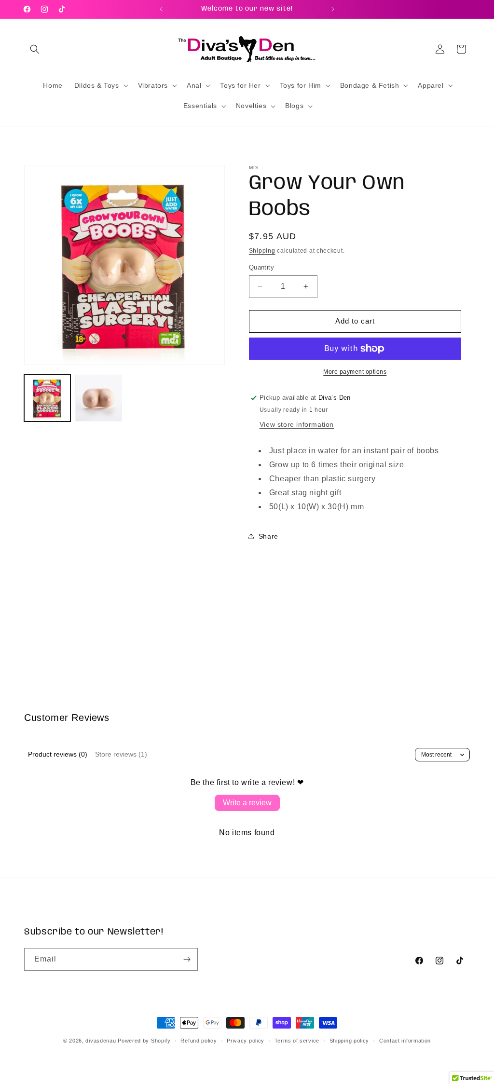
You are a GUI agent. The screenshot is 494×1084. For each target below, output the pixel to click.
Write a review (247, 803)
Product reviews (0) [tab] (57, 754)
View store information (297, 424)
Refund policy (198, 1040)
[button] (34, 49)
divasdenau (100, 1040)
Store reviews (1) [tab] (121, 754)
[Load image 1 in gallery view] (47, 398)
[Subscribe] (186, 959)
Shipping (262, 250)
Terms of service (296, 1040)
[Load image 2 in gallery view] (98, 398)
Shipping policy (349, 1040)
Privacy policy (245, 1040)
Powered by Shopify (144, 1040)
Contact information (405, 1040)
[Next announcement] (332, 9)
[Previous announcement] (161, 9)
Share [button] (268, 536)
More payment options (354, 371)
